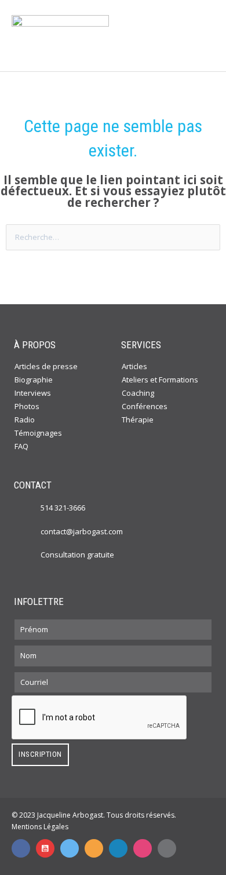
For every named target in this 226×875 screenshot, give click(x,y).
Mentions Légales (40, 827)
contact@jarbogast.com (82, 531)
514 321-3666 (63, 507)
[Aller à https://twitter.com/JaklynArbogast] (69, 848)
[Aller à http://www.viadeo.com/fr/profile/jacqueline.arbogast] (94, 848)
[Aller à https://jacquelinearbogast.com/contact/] (29, 554)
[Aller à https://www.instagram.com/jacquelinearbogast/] (142, 848)
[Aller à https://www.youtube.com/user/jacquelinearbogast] (45, 848)
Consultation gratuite (77, 554)
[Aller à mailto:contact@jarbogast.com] (167, 848)
